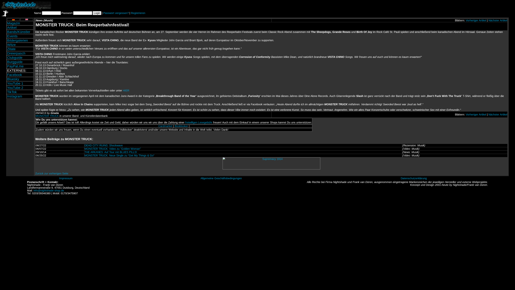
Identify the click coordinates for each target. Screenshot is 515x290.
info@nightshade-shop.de (49, 190)
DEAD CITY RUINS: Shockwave (103, 145)
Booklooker (181, 126)
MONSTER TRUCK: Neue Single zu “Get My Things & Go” (119, 155)
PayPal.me (15, 66)
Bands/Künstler (18, 32)
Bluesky (13, 79)
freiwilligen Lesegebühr (198, 122)
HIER (126, 90)
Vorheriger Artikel (476, 20)
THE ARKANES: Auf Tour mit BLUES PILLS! (110, 152)
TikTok (12, 92)
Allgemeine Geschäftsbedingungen (221, 178)
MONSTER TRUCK (47, 115)
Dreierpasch (16, 53)
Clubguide (14, 57)
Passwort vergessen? (116, 13)
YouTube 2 (15, 88)
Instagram (14, 96)
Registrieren (138, 13)
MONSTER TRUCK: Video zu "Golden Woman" (112, 148)
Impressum (66, 178)
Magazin (13, 23)
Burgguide (15, 62)
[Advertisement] (482, 5)
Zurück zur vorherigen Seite (51, 173)
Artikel (12, 27)
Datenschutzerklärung (414, 178)
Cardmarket (165, 126)
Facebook (14, 75)
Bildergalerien (17, 40)
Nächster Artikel (497, 20)
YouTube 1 (15, 83)
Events (12, 36)
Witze (11, 45)
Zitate (11, 49)
